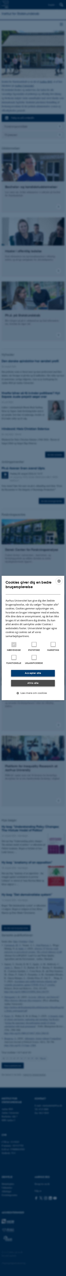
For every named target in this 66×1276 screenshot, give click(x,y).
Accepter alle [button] (33, 673)
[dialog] (33, 638)
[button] (33, 693)
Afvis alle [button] (32, 683)
